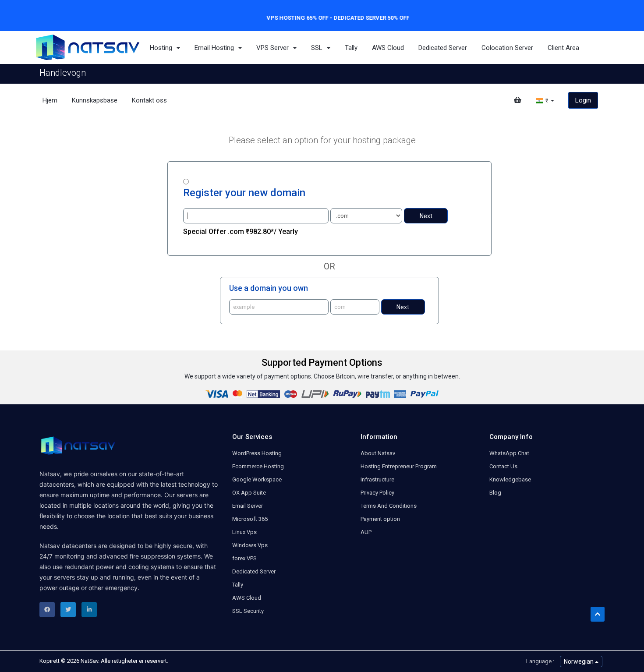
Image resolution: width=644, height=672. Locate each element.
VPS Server (274, 48)
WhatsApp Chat (509, 453)
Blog (495, 492)
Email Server (247, 505)
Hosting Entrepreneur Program (399, 466)
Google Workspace (257, 479)
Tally (351, 48)
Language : (540, 661)
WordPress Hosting (257, 453)
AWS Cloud (388, 48)
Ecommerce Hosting (258, 466)
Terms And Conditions (389, 505)
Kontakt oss (149, 100)
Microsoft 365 (250, 519)
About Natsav (378, 453)
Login (583, 100)
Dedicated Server (442, 48)
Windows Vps (250, 545)
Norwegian (579, 661)
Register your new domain (244, 193)
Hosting (163, 48)
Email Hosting (216, 48)
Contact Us (503, 466)
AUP (366, 532)
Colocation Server (507, 48)
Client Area (563, 48)
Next (426, 215)
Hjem (49, 100)
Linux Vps (244, 532)
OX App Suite (249, 492)
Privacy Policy (377, 492)
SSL (318, 48)
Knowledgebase (510, 479)
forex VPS (244, 558)
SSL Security (248, 611)
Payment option (380, 519)
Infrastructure (377, 479)
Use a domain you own (268, 288)
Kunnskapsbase (94, 100)
